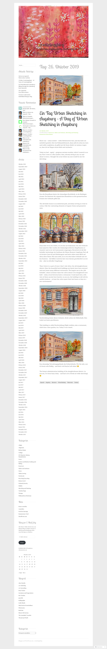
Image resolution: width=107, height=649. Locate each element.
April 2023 (21, 214)
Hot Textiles (22, 595)
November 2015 (23, 432)
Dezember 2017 (23, 370)
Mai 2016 (21, 417)
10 (27, 562)
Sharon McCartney (23, 613)
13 (34, 562)
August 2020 (22, 290)
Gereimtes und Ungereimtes (26, 593)
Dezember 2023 (23, 199)
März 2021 (21, 273)
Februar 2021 (22, 276)
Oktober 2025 (22, 164)
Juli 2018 (21, 352)
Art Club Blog (22, 585)
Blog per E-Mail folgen (28, 522)
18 (29, 564)
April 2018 (21, 360)
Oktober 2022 (22, 228)
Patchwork (21, 476)
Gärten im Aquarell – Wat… (28, 113)
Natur (20, 471)
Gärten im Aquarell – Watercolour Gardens (24, 77)
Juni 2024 (21, 184)
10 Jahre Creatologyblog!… (27, 131)
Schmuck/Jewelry (23, 483)
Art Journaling (22, 588)
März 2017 (21, 392)
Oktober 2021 (22, 258)
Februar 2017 (22, 395)
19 (32, 564)
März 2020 (21, 303)
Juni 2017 (21, 385)
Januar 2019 (22, 338)
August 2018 (22, 350)
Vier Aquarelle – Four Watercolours (23, 91)
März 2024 (21, 191)
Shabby (20, 486)
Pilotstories (22, 608)
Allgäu (20, 445)
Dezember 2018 (23, 340)
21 (19, 566)
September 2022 (23, 231)
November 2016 (23, 402)
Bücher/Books (22, 450)
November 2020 (23, 283)
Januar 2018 (22, 367)
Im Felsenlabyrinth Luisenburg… (27, 139)
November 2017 (23, 372)
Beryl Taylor (22, 590)
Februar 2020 (22, 305)
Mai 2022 (21, 241)
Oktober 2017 (22, 375)
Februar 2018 (22, 365)
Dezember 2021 (23, 253)
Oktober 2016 (22, 404)
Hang (24, 134)
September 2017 (23, 377)
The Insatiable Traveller (25, 615)
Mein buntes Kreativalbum (26, 605)
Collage (20, 452)
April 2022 (21, 243)
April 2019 (21, 330)
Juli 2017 (21, 382)
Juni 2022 (21, 238)
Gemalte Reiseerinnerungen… (28, 117)
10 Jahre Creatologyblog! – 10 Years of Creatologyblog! (26, 81)
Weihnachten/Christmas (25, 496)
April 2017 (21, 390)
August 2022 (22, 233)
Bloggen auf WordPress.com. (26, 641)
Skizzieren (54, 382)
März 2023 (21, 216)
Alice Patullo (22, 583)
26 (32, 566)
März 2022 (21, 246)
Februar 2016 (22, 424)
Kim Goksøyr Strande (28, 120)
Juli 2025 (21, 171)
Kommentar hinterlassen (46, 134)
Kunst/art (51, 132)
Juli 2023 (21, 206)
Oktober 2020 (22, 285)
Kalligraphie (22, 600)
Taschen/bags (22, 491)
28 (19, 569)
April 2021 (21, 271)
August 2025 (22, 169)
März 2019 (21, 333)
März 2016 (21, 422)
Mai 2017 (21, 387)
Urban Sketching (62, 382)
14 (19, 564)
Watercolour (70, 382)
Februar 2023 (22, 219)
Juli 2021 (21, 263)
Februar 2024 (22, 194)
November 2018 (23, 342)
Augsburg (48, 382)
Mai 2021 (21, 268)
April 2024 (21, 189)
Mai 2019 (21, 328)
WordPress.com (23, 516)
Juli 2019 (21, 323)
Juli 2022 (21, 236)
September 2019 (23, 318)
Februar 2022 (22, 248)
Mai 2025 (21, 176)
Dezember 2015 (23, 429)
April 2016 (21, 419)
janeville (21, 598)
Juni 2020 (21, 295)
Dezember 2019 (23, 310)
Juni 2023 (21, 209)
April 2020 (21, 300)
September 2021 (23, 261)
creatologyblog (52, 45)
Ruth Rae (21, 610)
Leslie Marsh (22, 603)
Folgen (22, 542)
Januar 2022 (22, 251)
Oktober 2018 (22, 345)
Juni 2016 (21, 414)
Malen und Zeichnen (60, 132)
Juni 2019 (21, 325)
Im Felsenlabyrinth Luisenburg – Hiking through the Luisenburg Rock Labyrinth (27, 86)
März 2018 (21, 362)
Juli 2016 (21, 412)
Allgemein (21, 447)
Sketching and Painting (72, 132)
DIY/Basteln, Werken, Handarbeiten (24, 456)
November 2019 (23, 313)
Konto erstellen (23, 506)
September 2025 (23, 166)
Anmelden (21, 509)
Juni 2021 (21, 266)
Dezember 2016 (23, 400)
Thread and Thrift (23, 618)
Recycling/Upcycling (24, 478)
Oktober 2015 (22, 434)
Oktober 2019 (22, 315)
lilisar (24, 112)
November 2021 (23, 256)
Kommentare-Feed (23, 514)
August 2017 (22, 380)
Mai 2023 (21, 211)
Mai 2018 (21, 357)
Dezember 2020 (23, 281)
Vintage (21, 493)
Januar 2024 (22, 196)
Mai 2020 (21, 298)
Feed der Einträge (23, 511)
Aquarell (42, 382)
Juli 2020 (21, 293)
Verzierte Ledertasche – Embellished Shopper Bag (25, 95)
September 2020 (23, 288)
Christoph (25, 126)
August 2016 (22, 409)
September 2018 (23, 347)
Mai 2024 (21, 186)
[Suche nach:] (27, 65)
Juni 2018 (21, 355)
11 (29, 562)
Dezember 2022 (23, 223)
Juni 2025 (21, 174)
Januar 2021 (22, 278)
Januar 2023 (22, 221)
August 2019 (22, 320)
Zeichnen (76, 382)
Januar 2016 (22, 427)
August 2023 (22, 204)
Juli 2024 (21, 181)
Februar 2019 (22, 335)
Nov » (24, 573)
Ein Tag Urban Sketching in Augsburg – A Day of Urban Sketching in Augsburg (64, 118)
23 (24, 566)
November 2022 (23, 226)
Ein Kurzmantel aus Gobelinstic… (27, 150)
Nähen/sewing (22, 473)
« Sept (20, 573)
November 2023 (23, 201)
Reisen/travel (22, 481)
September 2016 (23, 407)
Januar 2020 (22, 308)
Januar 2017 (22, 397)
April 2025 (21, 179)
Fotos (20, 459)
